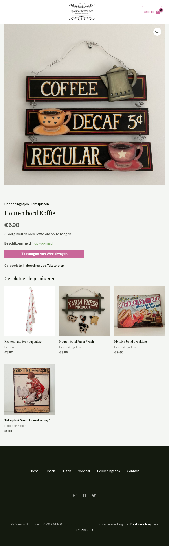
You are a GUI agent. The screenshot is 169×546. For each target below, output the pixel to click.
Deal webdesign (141, 524)
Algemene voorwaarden (80, 524)
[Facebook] (84, 496)
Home (34, 471)
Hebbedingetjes (16, 204)
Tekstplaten (39, 204)
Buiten (66, 471)
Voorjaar (84, 471)
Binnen (50, 471)
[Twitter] (94, 496)
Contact (133, 471)
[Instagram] (75, 496)
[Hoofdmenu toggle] (9, 12)
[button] (157, 32)
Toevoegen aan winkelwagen (44, 254)
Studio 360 (84, 530)
